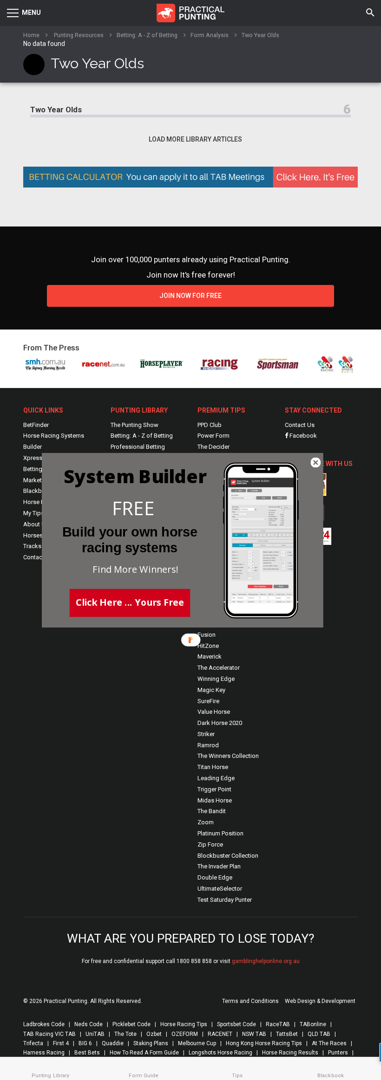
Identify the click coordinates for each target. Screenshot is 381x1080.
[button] (133, 508)
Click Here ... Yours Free (130, 601)
